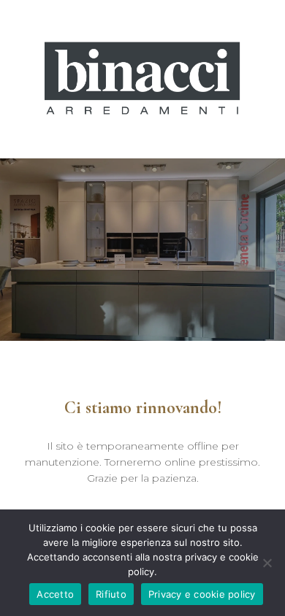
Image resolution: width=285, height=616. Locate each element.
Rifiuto (111, 594)
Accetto (55, 594)
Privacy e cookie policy (202, 594)
